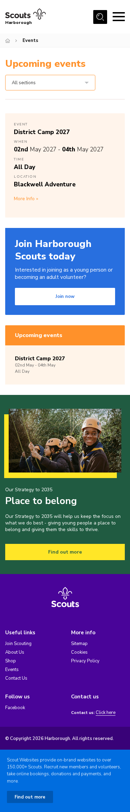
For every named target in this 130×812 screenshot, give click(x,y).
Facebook (15, 708)
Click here (105, 713)
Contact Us (16, 678)
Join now (65, 296)
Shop (10, 661)
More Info (24, 198)
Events (12, 670)
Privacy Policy (85, 661)
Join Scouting (18, 644)
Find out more (65, 552)
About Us (14, 652)
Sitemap (79, 644)
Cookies (79, 652)
